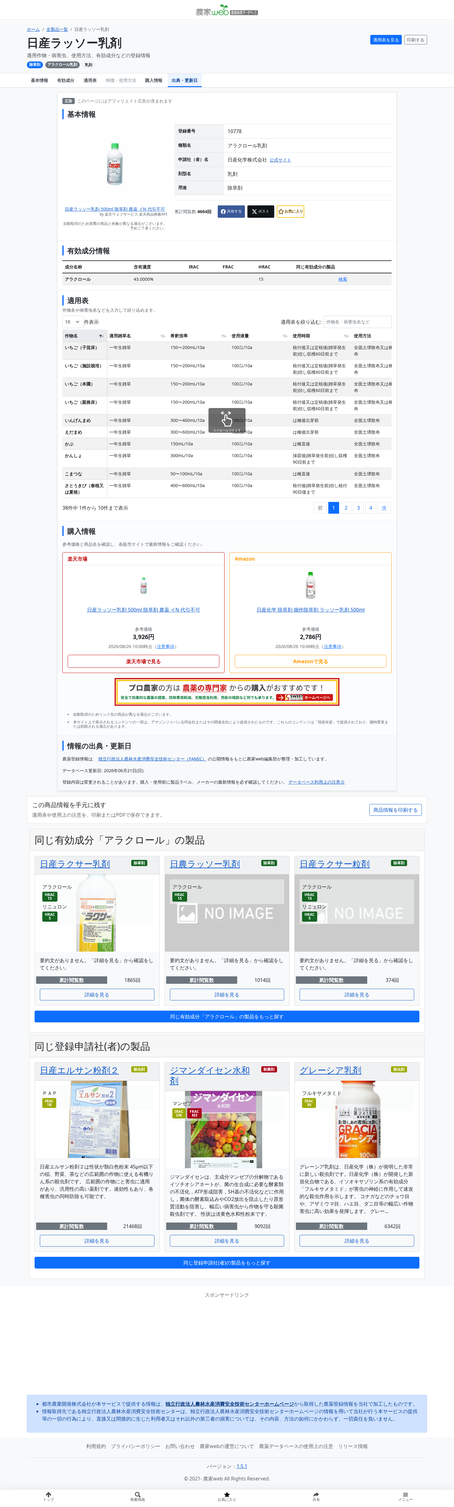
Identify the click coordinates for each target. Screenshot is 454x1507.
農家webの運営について (227, 1446)
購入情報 (153, 80)
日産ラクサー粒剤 (335, 863)
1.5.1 (242, 1466)
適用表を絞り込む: (301, 321)
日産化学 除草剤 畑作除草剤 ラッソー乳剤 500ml (311, 609)
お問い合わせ (180, 1446)
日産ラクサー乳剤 (75, 863)
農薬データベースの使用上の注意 (296, 1446)
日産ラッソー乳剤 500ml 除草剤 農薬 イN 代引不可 (115, 209)
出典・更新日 (185, 80)
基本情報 (39, 80)
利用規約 (96, 1446)
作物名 (71, 336)
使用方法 (362, 336)
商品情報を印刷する (395, 809)
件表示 (91, 321)
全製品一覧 (57, 29)
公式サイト (280, 160)
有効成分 (65, 80)
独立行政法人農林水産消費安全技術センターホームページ (230, 1403)
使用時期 (301, 336)
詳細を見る (97, 994)
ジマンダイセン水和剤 (210, 1075)
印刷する (415, 40)
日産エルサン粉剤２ (79, 1070)
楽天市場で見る (143, 661)
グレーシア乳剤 (330, 1070)
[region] (227, 416)
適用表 (90, 80)
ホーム (33, 29)
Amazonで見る (310, 661)
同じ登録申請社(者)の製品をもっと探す (227, 1262)
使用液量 (240, 336)
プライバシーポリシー (135, 1446)
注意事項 (165, 646)
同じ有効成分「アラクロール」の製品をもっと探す (227, 1016)
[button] (316, 1498)
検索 (342, 279)
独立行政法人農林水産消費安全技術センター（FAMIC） (152, 759)
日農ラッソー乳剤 (205, 863)
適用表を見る (386, 40)
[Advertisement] (227, 1346)
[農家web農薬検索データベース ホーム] (227, 9)
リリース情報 (353, 1446)
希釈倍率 (179, 336)
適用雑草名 (120, 336)
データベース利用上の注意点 (316, 782)
